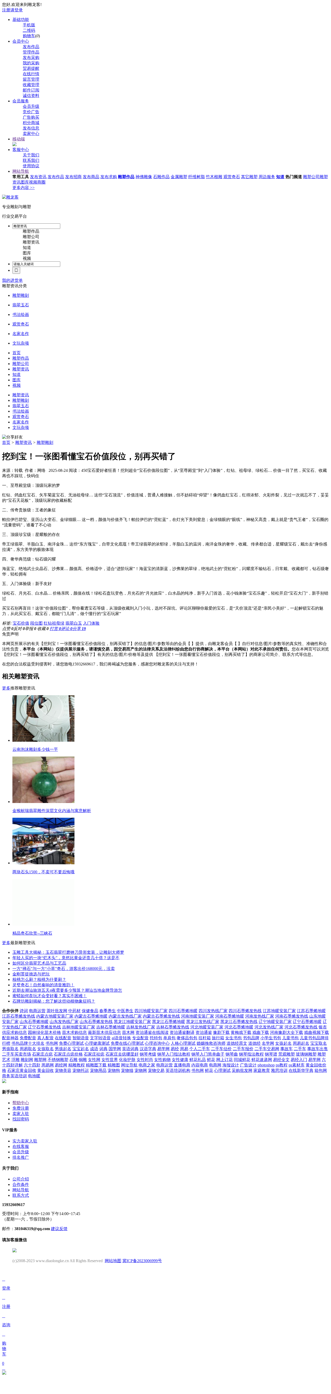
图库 (25, 182)
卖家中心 (31, 133)
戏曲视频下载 (316, 1032)
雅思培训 (279, 1070)
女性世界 (109, 1059)
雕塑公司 (311, 177)
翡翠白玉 (73, 623)
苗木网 (128, 1032)
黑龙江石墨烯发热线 (239, 1021)
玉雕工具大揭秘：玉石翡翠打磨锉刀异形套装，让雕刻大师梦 (68, 952)
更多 (6, 688)
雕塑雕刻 (20, 295)
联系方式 (20, 1195)
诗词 (24, 1011)
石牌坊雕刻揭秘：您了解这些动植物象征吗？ (53, 1001)
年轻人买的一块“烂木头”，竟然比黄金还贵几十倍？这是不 (65, 958)
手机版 (29, 25)
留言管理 (31, 79)
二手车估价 (221, 1049)
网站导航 (20, 171)
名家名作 (20, 333)
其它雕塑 (249, 177)
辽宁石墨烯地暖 (307, 1021)
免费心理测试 (71, 1043)
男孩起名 (63, 1049)
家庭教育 (261, 1070)
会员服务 (20, 101)
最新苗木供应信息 (104, 1032)
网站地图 (113, 1261)
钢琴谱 (271, 1054)
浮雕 (15, 1059)
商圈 (41, 182)
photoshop (266, 1065)
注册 (6, 10)
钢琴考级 (148, 1054)
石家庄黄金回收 (21, 1070)
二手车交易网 (266, 1049)
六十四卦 (32, 1065)
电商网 (215, 1065)
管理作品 (31, 52)
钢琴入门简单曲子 (207, 1054)
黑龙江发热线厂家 (202, 1021)
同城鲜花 (242, 1059)
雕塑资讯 (31, 242)
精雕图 (114, 1065)
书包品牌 (251, 1038)
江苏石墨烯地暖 (311, 1011)
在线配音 (63, 1038)
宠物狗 (114, 1070)
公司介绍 (20, 1179)
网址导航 (129, 1065)
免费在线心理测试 (127, 1043)
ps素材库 (297, 1065)
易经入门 (299, 1059)
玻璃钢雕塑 (306, 1054)
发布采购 (31, 57)
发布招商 (73, 177)
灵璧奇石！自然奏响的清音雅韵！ (43, 985)
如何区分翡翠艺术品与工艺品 (39, 963)
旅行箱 (218, 1038)
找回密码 (20, 1119)
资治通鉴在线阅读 (152, 1032)
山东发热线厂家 (64, 1021)
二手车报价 (243, 1049)
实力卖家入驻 (24, 1141)
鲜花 (211, 1059)
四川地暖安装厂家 (151, 1011)
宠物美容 (63, 1070)
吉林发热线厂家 (140, 1027)
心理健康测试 (97, 1043)
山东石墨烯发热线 (96, 1021)
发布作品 (31, 46)
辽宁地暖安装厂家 (275, 1021)
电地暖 (34, 1076)
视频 (33, 182)
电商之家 (147, 1065)
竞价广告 (31, 112)
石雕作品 (161, 177)
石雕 (73, 1059)
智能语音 (80, 1038)
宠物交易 (156, 1070)
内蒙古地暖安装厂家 (54, 1016)
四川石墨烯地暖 (183, 1011)
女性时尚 (145, 1059)
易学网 (163, 1049)
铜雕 (83, 1059)
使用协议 (31, 166)
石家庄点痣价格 (68, 1054)
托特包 (156, 1038)
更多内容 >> (23, 187)
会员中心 (20, 41)
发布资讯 (38, 177)
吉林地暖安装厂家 (78, 1027)
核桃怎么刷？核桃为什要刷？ (39, 979)
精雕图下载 (96, 1065)
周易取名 (28, 1049)
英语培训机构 (178, 1070)
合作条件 (20, 1184)
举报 (30, 628)
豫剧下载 (221, 1032)
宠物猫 (127, 1070)
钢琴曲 (231, 1054)
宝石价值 (21, 623)
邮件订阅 (31, 90)
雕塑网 (40, 1059)
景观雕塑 (286, 1054)
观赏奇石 (231, 177)
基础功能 (20, 19)
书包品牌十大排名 (27, 1043)
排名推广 (20, 1157)
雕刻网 (27, 1059)
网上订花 (224, 1059)
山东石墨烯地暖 (34, 1021)
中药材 (74, 1011)
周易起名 (301, 1043)
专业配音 (140, 1038)
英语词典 (130, 1049)
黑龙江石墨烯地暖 (168, 1021)
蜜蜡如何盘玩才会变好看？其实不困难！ (49, 996)
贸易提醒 (31, 68)
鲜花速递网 (261, 1059)
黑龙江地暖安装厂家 (132, 1021)
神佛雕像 (144, 177)
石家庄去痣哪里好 (122, 1054)
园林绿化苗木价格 (44, 1032)
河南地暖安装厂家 (197, 1016)
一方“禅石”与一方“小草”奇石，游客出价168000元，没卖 (63, 968)
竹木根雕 (214, 177)
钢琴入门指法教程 (173, 1054)
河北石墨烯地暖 (238, 1027)
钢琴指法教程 (251, 1054)
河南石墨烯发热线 (291, 1016)
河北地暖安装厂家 (206, 1027)
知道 (280, 177)
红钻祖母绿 (54, 623)
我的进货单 (12, 280)
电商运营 (37, 1011)
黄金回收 (45, 1070)
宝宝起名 (80, 1049)
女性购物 (162, 1059)
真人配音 (45, 1038)
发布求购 (108, 177)
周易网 (47, 1065)
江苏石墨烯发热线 (18, 1016)
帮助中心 (20, 1103)
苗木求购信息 (74, 1032)
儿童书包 (290, 1038)
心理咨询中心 (157, 1043)
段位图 (36, 623)
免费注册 (20, 1108)
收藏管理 (31, 84)
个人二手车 (199, 1049)
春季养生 (107, 1011)
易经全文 (281, 1059)
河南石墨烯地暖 (229, 1016)
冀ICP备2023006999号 (142, 1261)
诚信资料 (31, 95)
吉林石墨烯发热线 (172, 1027)
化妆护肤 (127, 1059)
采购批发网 (242, 1070)
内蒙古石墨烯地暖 (91, 1016)
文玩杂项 (20, 343)
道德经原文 (237, 1043)
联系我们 (31, 160)
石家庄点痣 (42, 1054)
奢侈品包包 (187, 1038)
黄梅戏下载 (241, 1032)
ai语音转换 (121, 1038)
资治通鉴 (203, 1032)
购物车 (29, 36)
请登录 (16, 10)
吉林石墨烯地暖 (110, 1027)
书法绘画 (20, 314)
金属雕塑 (179, 177)
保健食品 (90, 1011)
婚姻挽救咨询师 (211, 1043)
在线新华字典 (301, 1070)
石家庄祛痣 (94, 1054)
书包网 (52, 1043)
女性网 (94, 1059)
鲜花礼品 (197, 1059)
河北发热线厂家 (268, 1027)
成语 (94, 1049)
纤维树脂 (196, 177)
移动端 (18, 139)
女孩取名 (45, 1049)
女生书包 (233, 1038)
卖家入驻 (20, 1113)
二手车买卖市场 (16, 1054)
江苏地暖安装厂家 (279, 1011)
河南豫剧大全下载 (286, 1032)
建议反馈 (59, 1228)
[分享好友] (12, 437)
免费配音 (28, 1038)
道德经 (254, 1043)
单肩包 (169, 1038)
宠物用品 (98, 1070)
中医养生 (125, 1011)
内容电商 (199, 1065)
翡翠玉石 (20, 305)
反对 (19, 628)
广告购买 (31, 117)
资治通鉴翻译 (182, 1032)
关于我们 (31, 155)
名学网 (268, 1043)
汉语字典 (148, 1049)
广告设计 (248, 1065)
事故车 (286, 1049)
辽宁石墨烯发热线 (44, 1027)
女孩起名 (283, 1043)
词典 (103, 1049)
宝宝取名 (318, 1043)
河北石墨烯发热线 (301, 1027)
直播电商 (182, 1065)
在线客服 (20, 1146)
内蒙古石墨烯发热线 (161, 1016)
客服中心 (20, 149)
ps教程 (282, 1065)
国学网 (115, 1049)
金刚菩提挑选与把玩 (31, 974)
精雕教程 (76, 1065)
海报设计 (230, 1065)
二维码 (29, 30)
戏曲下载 (260, 1032)
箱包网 (320, 1070)
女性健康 (180, 1059)
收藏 (43, 628)
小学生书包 (270, 1038)
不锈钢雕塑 (58, 1059)
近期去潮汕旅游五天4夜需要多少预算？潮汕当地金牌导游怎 (67, 990)
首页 (6, 442)
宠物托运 (80, 1070)
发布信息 (31, 128)
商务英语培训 (14, 1076)
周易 (184, 1049)
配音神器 (10, 1038)
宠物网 (140, 1070)
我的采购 (31, 63)
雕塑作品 (126, 177)
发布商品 (91, 177)
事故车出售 (317, 1049)
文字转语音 (100, 1038)
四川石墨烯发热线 (245, 1011)
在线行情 (31, 74)
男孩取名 (10, 1049)
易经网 (61, 1065)
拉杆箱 (204, 1038)
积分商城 (31, 122)
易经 (175, 1049)
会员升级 (31, 106)
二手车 (300, 1049)
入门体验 (91, 623)
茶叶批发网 (57, 1011)
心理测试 (222, 1070)
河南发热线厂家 (259, 1016)
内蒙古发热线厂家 (125, 1016)
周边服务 (267, 177)
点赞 (7, 628)
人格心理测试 (183, 1043)
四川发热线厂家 (213, 1011)
